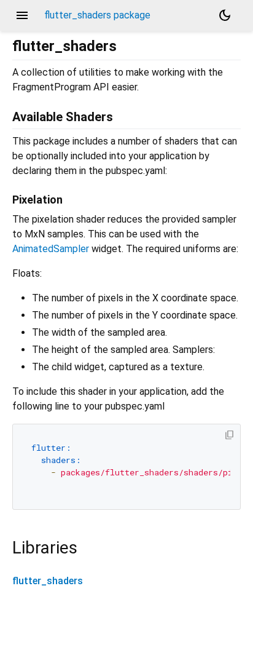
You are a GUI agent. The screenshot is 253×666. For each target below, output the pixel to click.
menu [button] (22, 15)
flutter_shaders (47, 581)
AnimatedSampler (50, 249)
